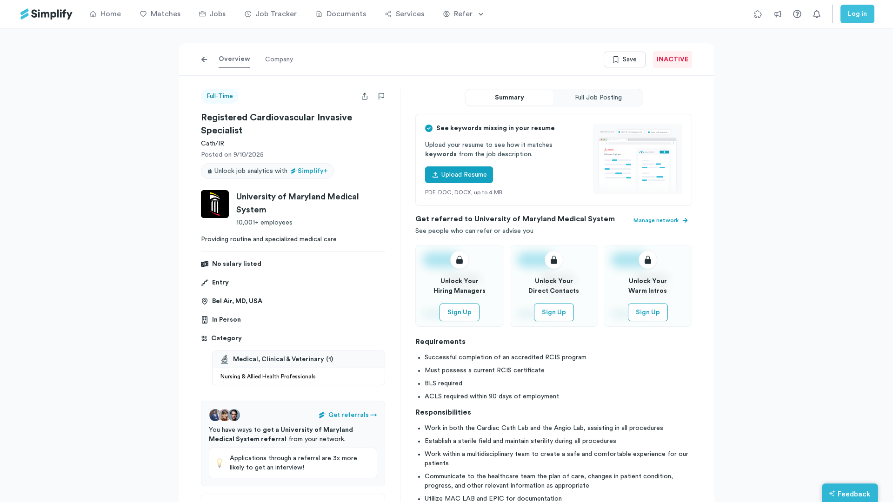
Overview (234, 59)
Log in (857, 14)
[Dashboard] (46, 14)
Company (279, 59)
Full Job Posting (598, 97)
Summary (509, 97)
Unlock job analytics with (271, 171)
